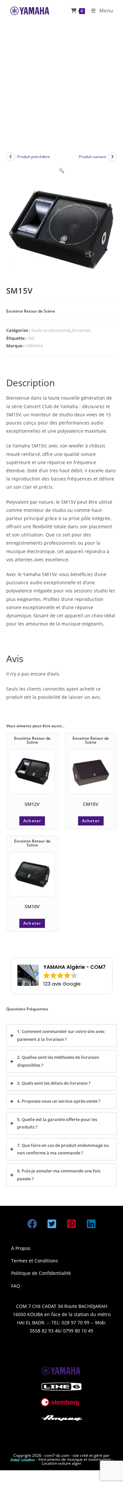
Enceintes (81, 330)
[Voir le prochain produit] (112, 156)
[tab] (61, 1035)
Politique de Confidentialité (41, 1273)
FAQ (15, 1286)
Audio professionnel (50, 330)
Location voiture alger (61, 1463)
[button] (61, 170)
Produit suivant (92, 156)
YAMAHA (34, 346)
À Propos (21, 1248)
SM (31, 338)
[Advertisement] (61, 86)
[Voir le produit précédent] (10, 156)
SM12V (32, 804)
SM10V (32, 906)
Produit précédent (33, 156)
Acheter (32, 821)
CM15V (90, 804)
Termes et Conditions (34, 1261)
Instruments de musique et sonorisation (75, 1459)
